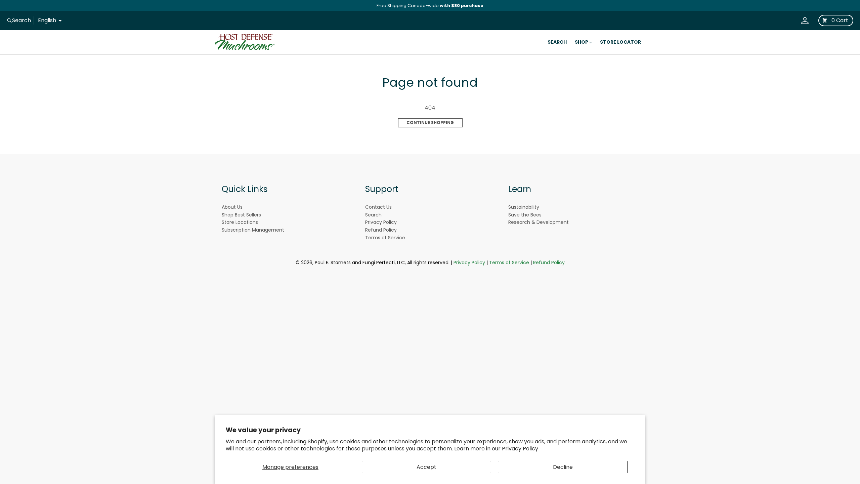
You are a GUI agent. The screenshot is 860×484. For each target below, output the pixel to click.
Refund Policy (549, 262)
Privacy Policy (520, 448)
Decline (563, 467)
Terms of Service (509, 262)
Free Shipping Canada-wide (430, 5)
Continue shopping (430, 122)
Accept (426, 467)
